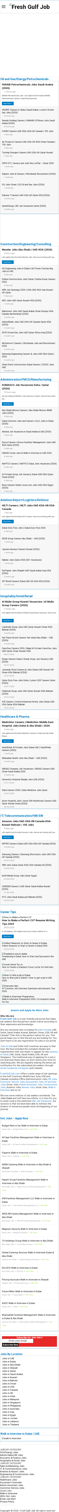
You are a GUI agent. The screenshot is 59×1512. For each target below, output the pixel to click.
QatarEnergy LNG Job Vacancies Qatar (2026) (24, 206)
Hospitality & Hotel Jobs (12, 1460)
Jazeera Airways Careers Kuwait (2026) (21, 549)
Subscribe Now (10, 1344)
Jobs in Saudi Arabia (12, 1374)
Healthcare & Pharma (14, 716)
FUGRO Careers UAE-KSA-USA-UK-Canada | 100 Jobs (27, 131)
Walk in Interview (8, 1493)
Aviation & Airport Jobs (12, 1471)
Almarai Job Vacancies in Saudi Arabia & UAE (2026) (26, 431)
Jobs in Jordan (9, 1418)
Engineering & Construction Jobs (17, 1474)
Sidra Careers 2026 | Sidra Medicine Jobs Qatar (24, 790)
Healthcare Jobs (8, 1479)
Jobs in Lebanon (10, 1421)
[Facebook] (27, 1507)
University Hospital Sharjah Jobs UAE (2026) (23, 779)
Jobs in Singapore (11, 1402)
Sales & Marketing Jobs (12, 1466)
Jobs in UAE (8, 1358)
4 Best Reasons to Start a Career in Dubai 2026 (24, 945)
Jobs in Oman (9, 1383)
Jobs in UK (7, 1393)
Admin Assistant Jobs (11, 1485)
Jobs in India (8, 1396)
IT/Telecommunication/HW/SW (21, 815)
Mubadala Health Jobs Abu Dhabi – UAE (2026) (24, 758)
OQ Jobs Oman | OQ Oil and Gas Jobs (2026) (23, 184)
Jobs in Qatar (9, 1371)
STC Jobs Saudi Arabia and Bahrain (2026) (22, 897)
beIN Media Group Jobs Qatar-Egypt (19, 875)
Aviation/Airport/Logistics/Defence (24, 500)
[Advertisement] (29, 44)
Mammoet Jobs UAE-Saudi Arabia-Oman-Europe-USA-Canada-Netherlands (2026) (28, 312)
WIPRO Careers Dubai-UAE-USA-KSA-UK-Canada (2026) (29, 843)
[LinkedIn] (32, 1507)
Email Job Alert (8, 1498)
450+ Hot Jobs (8, 1496)
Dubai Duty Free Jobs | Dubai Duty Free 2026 (24, 528)
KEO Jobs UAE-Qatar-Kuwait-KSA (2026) (21, 300)
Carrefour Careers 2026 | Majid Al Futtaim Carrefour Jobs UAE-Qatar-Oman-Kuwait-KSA (29, 649)
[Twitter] (29, 1507)
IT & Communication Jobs (13, 1468)
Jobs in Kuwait (9, 1377)
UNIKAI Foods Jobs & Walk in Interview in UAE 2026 (27, 453)
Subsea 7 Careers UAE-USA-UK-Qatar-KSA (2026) (26, 195)
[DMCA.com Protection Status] (7, 1504)
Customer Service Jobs (12, 1488)
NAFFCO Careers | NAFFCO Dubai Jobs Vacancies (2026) (29, 463)
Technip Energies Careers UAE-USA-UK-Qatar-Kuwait (27, 152)
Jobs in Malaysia (10, 1399)
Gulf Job (30, 1510)
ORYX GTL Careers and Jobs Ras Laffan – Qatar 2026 (28, 163)
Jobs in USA (8, 1386)
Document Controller (11, 1482)
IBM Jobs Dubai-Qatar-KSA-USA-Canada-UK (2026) (26, 865)
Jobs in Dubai (9, 1361)
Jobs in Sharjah (10, 1367)
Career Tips (8, 912)
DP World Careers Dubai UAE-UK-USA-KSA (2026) (26, 581)
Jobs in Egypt (9, 1415)
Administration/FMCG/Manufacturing (25, 379)
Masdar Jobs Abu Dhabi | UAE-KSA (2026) (27, 249)
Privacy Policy (7, 1501)
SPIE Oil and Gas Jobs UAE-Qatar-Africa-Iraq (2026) (27, 332)
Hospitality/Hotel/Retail (16, 596)
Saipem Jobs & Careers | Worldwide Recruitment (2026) (29, 174)
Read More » (8, 103)
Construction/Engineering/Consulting (25, 244)
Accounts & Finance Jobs (13, 1457)
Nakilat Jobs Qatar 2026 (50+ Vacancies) (22, 560)
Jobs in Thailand (10, 1424)
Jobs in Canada (10, 1390)
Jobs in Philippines (11, 1405)
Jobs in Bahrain (10, 1380)
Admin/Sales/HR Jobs (11, 1455)
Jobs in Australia (10, 1408)
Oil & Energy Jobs (9, 1452)
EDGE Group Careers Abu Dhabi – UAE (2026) (23, 538)
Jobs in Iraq (8, 1412)
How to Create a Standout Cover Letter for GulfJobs (27, 967)
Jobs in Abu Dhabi (11, 1364)
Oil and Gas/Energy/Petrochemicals (24, 79)
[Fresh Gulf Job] (29, 6)
